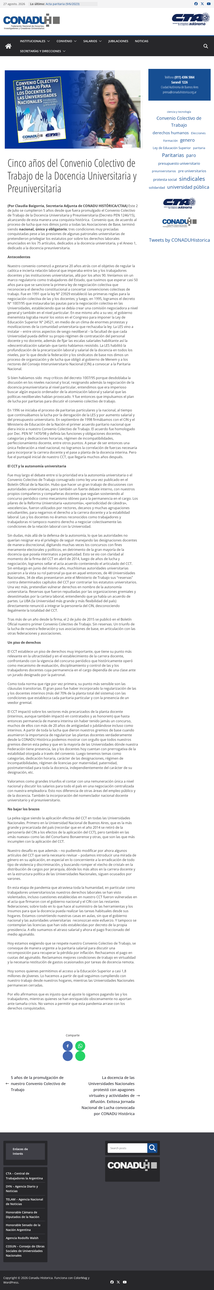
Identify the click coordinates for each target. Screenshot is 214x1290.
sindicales (192, 178)
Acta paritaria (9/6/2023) (62, 4)
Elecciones (198, 133)
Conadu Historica (41, 1278)
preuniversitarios (164, 171)
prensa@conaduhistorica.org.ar (179, 92)
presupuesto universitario (179, 163)
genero (187, 140)
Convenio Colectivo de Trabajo (179, 121)
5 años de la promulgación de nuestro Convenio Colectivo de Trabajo (38, 1083)
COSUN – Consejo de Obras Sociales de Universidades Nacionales (25, 1251)
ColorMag (80, 1278)
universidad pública (188, 187)
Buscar (152, 1148)
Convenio (64, 41)
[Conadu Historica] (8, 46)
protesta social (165, 179)
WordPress (10, 1282)
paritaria (199, 148)
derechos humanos (171, 132)
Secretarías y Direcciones (40, 51)
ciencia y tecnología (179, 112)
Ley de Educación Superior (172, 148)
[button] (47, 41)
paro (191, 155)
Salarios (90, 41)
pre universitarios (192, 171)
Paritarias (173, 155)
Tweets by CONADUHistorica (179, 240)
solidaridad (157, 187)
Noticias (141, 41)
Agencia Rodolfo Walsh (22, 1238)
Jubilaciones (118, 41)
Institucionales (32, 41)
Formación (170, 141)
